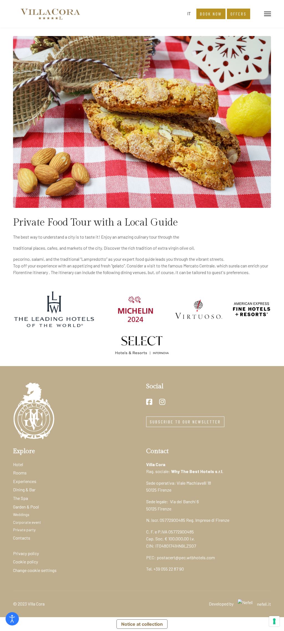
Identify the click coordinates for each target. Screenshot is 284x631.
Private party (24, 529)
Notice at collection (142, 624)
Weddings (21, 514)
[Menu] (267, 14)
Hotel (18, 464)
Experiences (24, 481)
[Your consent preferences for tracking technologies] (274, 621)
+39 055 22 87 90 (168, 568)
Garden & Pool (26, 506)
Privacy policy (26, 553)
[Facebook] (149, 402)
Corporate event (27, 522)
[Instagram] (162, 402)
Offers (238, 13)
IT (189, 13)
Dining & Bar (24, 489)
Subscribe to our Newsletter (185, 421)
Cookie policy (25, 561)
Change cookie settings (35, 570)
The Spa (20, 498)
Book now (211, 13)
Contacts (21, 537)
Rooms (20, 472)
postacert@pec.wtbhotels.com (186, 557)
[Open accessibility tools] (12, 618)
